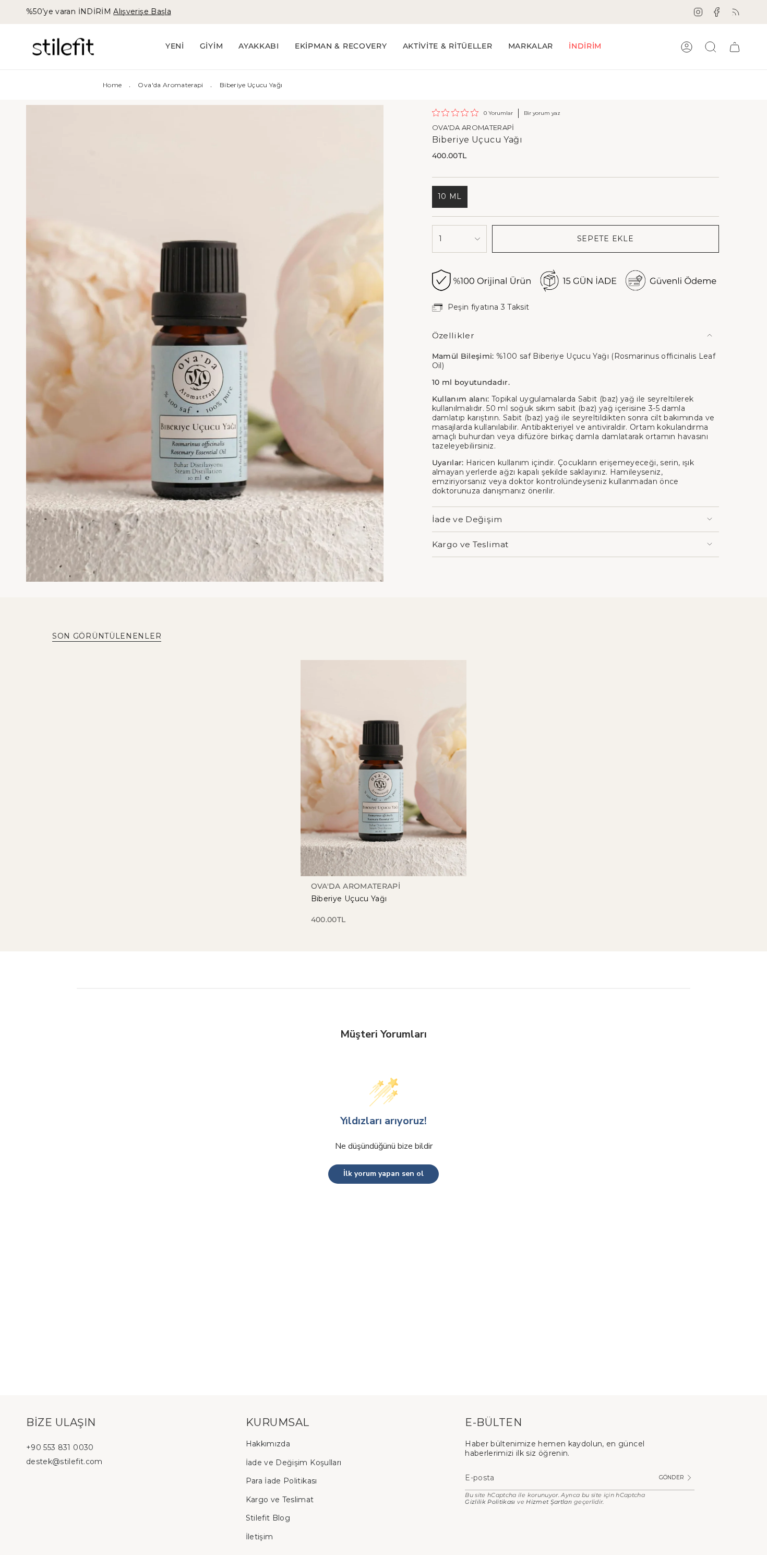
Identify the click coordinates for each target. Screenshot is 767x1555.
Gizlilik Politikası (490, 1502)
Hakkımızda (268, 1443)
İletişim (259, 1536)
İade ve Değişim (467, 519)
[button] (211, 47)
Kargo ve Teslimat (470, 544)
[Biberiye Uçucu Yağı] (384, 768)
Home (112, 85)
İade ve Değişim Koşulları (294, 1462)
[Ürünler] (735, 47)
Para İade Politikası (281, 1481)
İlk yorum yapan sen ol (383, 1174)
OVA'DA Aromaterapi (473, 127)
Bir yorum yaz (542, 113)
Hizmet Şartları (549, 1502)
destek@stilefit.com (64, 1461)
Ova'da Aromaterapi (170, 85)
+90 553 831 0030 (60, 1447)
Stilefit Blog (268, 1518)
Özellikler (453, 335)
